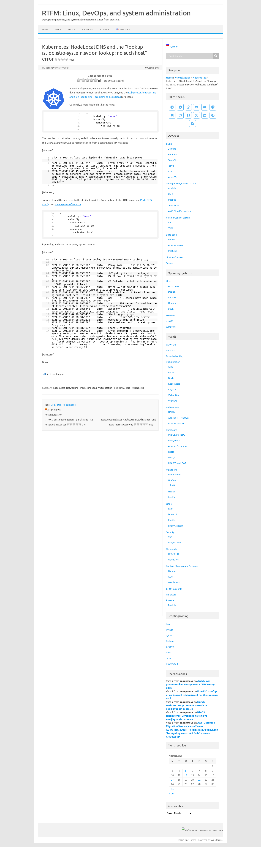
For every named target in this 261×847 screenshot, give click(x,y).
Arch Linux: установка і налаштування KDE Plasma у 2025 (190, 684)
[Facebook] (188, 115)
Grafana (172, 480)
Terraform (173, 205)
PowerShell (172, 663)
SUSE (170, 308)
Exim (170, 508)
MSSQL (172, 457)
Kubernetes (59, 387)
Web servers (172, 407)
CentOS (172, 297)
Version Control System (178, 217)
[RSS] (192, 123)
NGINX (171, 412)
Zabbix (171, 497)
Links (58, 29)
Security (170, 532)
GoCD (171, 171)
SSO (170, 536)
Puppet (172, 199)
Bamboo (172, 154)
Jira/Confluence (174, 257)
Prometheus (174, 474)
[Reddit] (213, 115)
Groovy (170, 646)
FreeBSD (170, 315)
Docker (172, 377)
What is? (170, 350)
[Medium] (204, 107)
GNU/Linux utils (174, 588)
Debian (171, 291)
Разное (170, 600)
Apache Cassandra (177, 445)
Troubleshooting (88, 387)
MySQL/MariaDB (176, 434)
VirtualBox (173, 394)
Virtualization (105, 387)
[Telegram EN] (180, 107)
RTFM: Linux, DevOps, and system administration (116, 13)
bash (168, 623)
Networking (72, 387)
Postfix (172, 519)
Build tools (171, 234)
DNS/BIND (173, 553)
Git (169, 222)
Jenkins (172, 148)
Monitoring (172, 469)
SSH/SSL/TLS (174, 542)
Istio (128, 387)
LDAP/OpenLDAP (177, 463)
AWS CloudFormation (179, 210)
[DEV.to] (196, 107)
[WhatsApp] (188, 107)
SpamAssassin (175, 525)
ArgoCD (172, 177)
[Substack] (172, 115)
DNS (121, 387)
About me (87, 29)
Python (169, 629)
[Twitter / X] (196, 115)
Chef (170, 193)
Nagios (171, 491)
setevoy (50, 67)
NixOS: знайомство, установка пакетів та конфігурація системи (186, 705)
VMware (172, 400)
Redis (171, 451)
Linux (169, 281)
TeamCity (173, 159)
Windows (171, 326)
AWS (170, 366)
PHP (168, 652)
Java (168, 658)
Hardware (171, 594)
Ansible (172, 188)
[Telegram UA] (172, 107)
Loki (172, 484)
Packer (171, 239)
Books (71, 29)
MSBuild (172, 250)
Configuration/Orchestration (181, 183)
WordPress (174, 582)
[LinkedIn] (204, 115)
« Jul (171, 793)
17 (172, 779)
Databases (171, 429)
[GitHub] (180, 115)
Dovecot (172, 514)
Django (172, 570)
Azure (171, 372)
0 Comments (152, 67)
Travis (171, 165)
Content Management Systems (182, 566)
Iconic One (183, 839)
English (172, 604)
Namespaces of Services (68, 204)
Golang (170, 641)
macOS (169, 320)
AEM (170, 576)
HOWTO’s (171, 344)
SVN (170, 228)
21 (199, 779)
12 (185, 775)
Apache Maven (175, 245)
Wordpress (216, 839)
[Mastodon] (213, 107)
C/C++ (169, 635)
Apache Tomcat (176, 423)
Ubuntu (172, 302)
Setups (169, 263)
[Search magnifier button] (216, 56)
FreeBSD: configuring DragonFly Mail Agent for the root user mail (192, 695)
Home (45, 29)
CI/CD (169, 143)
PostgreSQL (174, 440)
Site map (104, 29)
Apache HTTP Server (178, 417)
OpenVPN (173, 559)
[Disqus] (100, 480)
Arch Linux (173, 285)
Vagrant (172, 389)
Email (169, 503)
